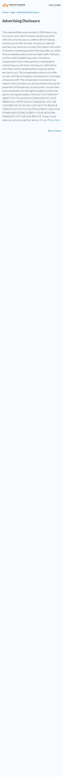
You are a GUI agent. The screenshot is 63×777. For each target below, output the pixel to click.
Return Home (54, 130)
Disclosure (55, 5)
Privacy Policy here (50, 120)
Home (5, 12)
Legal (12, 12)
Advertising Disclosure (28, 12)
